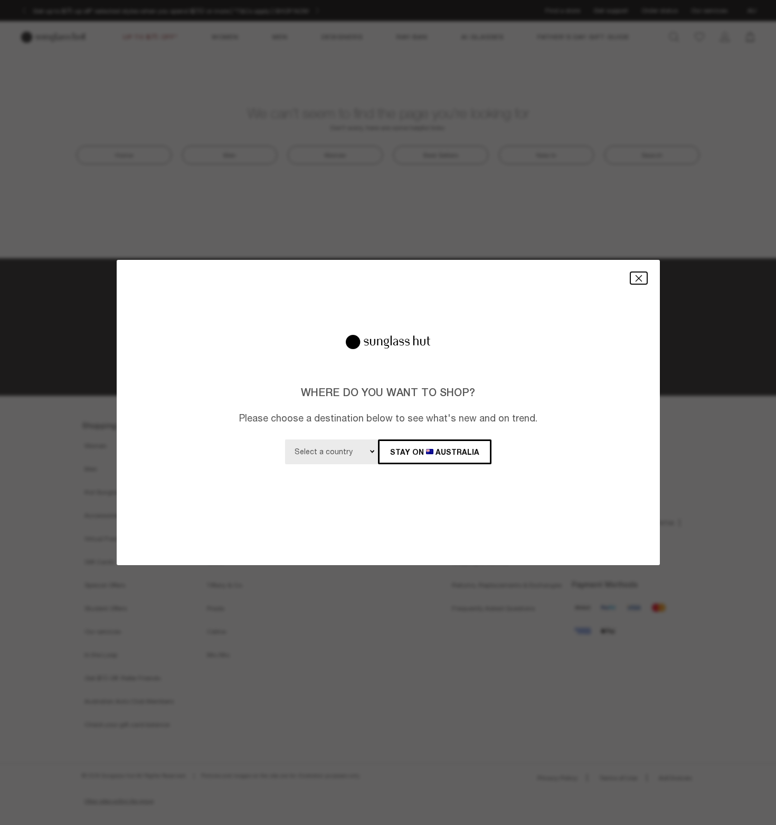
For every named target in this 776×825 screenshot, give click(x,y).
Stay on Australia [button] (434, 451)
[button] (638, 278)
